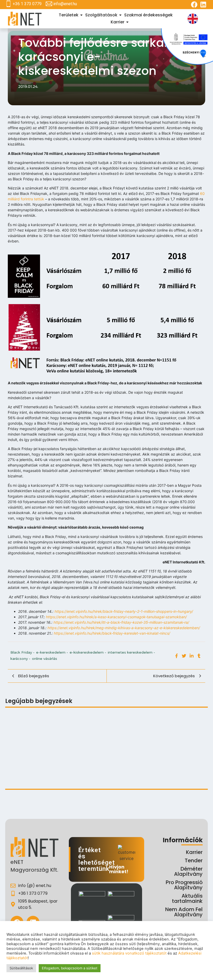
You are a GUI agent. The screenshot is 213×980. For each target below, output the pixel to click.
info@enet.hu (65, 3)
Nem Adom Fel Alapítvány (184, 912)
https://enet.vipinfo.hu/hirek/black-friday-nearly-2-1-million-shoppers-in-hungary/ (124, 611)
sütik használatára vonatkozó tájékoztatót (129, 953)
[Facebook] (194, 4)
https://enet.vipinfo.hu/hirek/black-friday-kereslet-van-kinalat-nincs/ (112, 633)
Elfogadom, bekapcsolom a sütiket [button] (69, 968)
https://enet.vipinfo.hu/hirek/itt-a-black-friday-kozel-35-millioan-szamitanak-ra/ (121, 622)
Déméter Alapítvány (188, 871)
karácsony (20, 658)
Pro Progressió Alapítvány (184, 885)
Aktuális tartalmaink (187, 898)
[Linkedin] (203, 4)
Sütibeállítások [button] (21, 968)
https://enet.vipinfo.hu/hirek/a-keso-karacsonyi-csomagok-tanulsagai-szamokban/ (116, 617)
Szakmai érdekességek (148, 15)
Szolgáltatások (101, 15)
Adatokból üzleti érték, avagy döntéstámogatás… (129, 768)
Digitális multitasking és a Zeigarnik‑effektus (80, 727)
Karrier (117, 22)
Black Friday (22, 652)
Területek (68, 15)
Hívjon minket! (118, 869)
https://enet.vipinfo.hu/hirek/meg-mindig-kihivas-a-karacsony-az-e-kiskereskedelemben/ (124, 628)
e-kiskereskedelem (88, 652)
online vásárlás (44, 658)
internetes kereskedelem (131, 652)
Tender (194, 860)
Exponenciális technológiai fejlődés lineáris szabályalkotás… (66, 754)
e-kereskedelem (52, 652)
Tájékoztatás (18, 727)
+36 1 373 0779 (27, 3)
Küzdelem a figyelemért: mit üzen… (40, 774)
